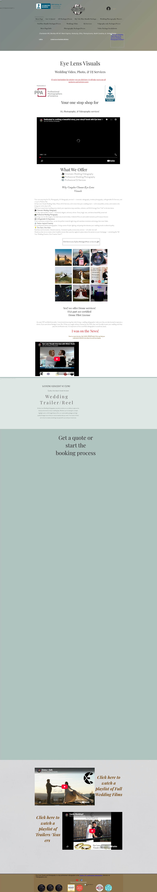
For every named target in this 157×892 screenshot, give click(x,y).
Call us (41, 39)
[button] (46, 28)
